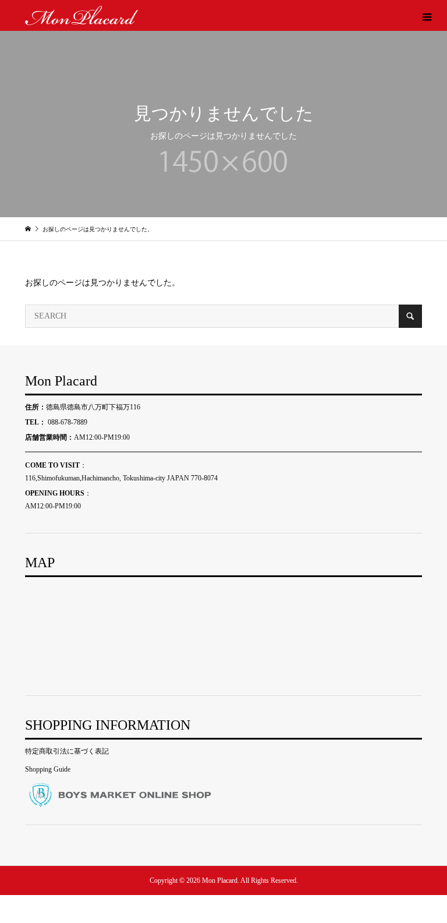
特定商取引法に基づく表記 (67, 751)
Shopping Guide (47, 769)
